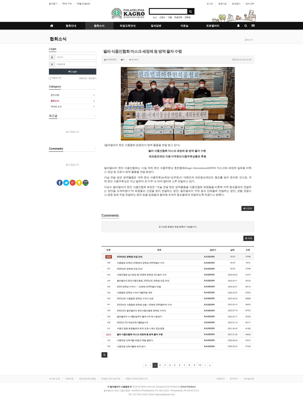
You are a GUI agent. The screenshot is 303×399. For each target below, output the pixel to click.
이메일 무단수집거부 (110, 378)
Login (73, 71)
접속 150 (250, 3)
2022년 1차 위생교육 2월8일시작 (132, 322)
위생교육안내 (128, 25)
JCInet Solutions (188, 387)
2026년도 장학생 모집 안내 (129, 256)
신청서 (162, 17)
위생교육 (178, 17)
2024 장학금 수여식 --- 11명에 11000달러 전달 (139, 286)
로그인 (210, 3)
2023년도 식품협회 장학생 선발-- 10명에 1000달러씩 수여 (144, 304)
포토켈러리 (212, 25)
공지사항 (55, 95)
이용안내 (220, 378)
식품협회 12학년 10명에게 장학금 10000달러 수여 (140, 263)
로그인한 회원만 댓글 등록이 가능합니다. (178, 227)
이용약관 (69, 378)
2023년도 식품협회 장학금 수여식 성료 (135, 298)
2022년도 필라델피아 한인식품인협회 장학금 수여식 (141, 310)
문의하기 (234, 378)
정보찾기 (236, 3)
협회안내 (71, 25)
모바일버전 (249, 378)
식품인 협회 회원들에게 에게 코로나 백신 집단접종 (140, 328)
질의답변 (156, 25)
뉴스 (155, 17)
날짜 (232, 250)
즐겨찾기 (53, 3)
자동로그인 (56, 78)
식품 (170, 17)
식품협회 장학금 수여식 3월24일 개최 (134, 292)
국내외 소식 (56, 106)
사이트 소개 (54, 378)
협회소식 (99, 25)
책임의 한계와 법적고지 (137, 378)
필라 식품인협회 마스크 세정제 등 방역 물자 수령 (140, 334)
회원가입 (222, 3)
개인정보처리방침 (87, 378)
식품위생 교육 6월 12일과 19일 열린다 (135, 340)
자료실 (184, 25)
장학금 (187, 17)
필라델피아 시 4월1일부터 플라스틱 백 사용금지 (139, 316)
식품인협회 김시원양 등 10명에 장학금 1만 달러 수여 (141, 275)
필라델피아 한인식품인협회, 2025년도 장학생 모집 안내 (143, 280)
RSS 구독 (67, 3)
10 (200, 365)
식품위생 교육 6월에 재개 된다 (131, 346)
